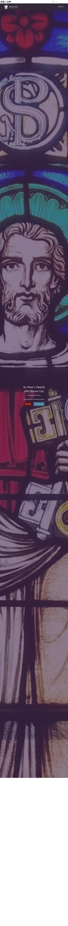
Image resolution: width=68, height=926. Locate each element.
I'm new (28, 404)
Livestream (39, 404)
